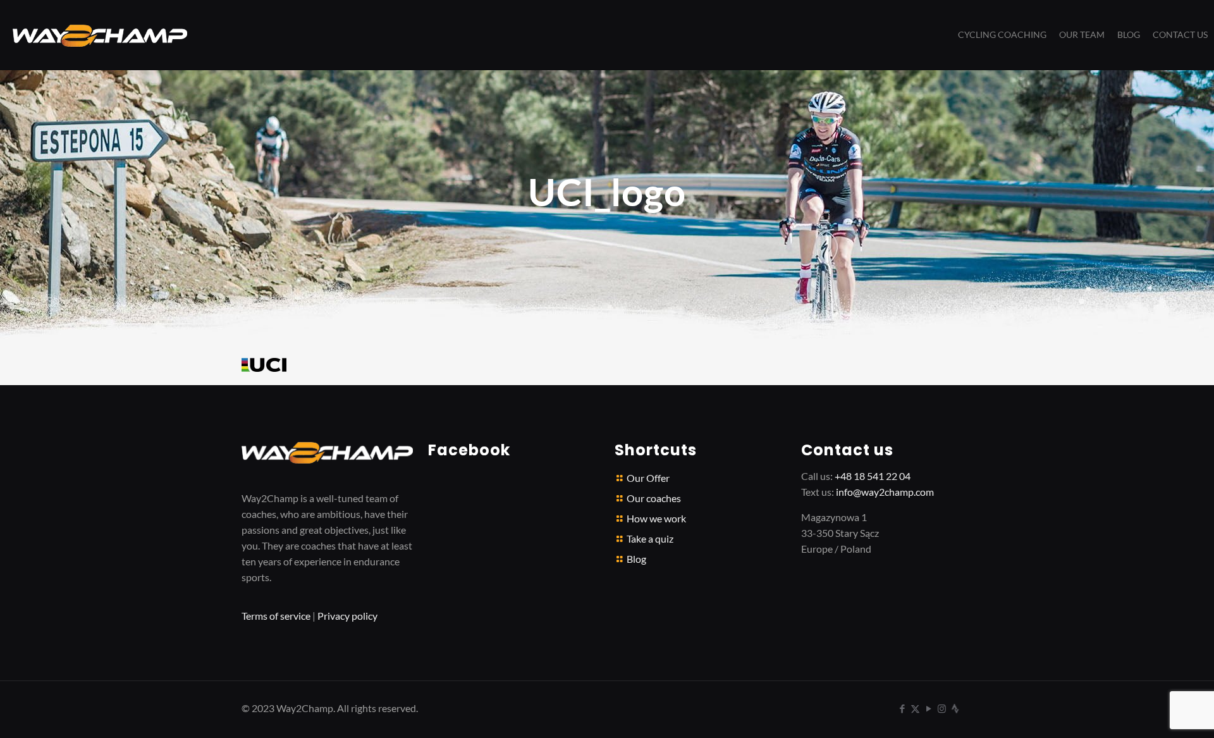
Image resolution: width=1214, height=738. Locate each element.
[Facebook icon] (902, 708)
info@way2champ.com (885, 492)
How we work (656, 518)
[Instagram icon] (942, 708)
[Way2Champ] (100, 35)
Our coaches (654, 498)
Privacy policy (347, 616)
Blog (636, 559)
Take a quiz (650, 538)
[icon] (955, 708)
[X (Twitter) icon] (915, 708)
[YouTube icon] (928, 708)
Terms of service (276, 616)
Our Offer (648, 478)
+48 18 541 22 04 (872, 476)
